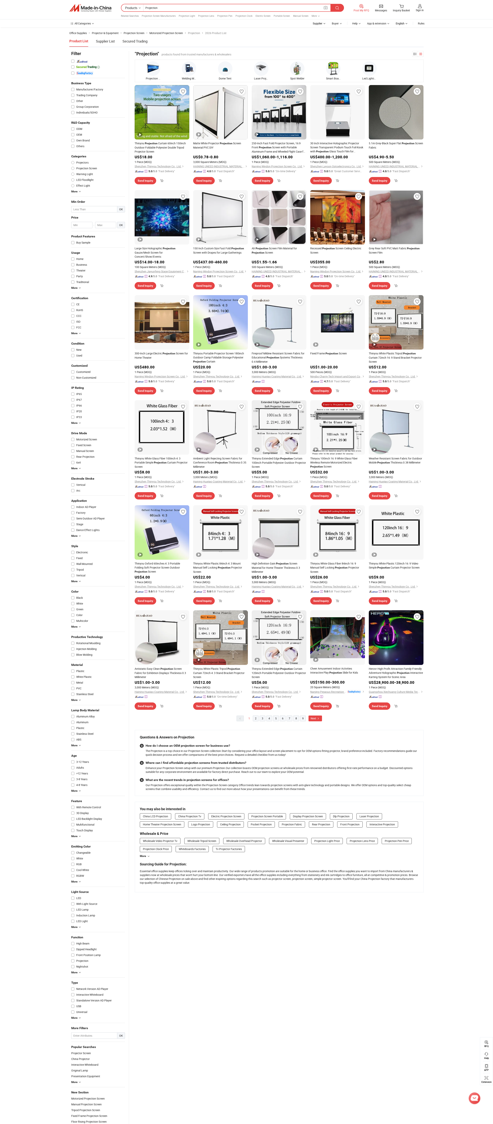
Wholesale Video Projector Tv (160, 841)
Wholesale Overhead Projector (244, 841)
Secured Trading (135, 41)
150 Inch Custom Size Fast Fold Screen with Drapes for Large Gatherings (218, 250)
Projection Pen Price (397, 841)
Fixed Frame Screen (328, 353)
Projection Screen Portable (267, 816)
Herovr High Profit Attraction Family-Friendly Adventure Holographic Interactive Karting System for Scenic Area (396, 673)
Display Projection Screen (308, 816)
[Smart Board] (333, 68)
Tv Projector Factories (229, 849)
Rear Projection (321, 824)
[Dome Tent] (225, 68)
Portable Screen (282, 15)
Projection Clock (244, 15)
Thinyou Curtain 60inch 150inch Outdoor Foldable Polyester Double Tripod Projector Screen (160, 147)
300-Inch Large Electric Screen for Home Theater (161, 355)
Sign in (420, 10)
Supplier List (105, 41)
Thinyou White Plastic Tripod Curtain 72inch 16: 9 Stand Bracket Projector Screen (395, 357)
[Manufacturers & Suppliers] (90, 8)
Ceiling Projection (230, 824)
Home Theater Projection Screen (162, 824)
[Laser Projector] (261, 68)
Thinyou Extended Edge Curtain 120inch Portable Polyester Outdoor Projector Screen (279, 673)
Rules (421, 23)
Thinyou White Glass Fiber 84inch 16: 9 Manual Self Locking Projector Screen (334, 568)
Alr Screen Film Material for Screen (274, 250)
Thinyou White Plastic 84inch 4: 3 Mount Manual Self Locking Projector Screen (217, 568)
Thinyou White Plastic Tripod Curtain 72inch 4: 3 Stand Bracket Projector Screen (219, 673)
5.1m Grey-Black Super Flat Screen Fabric (396, 145)
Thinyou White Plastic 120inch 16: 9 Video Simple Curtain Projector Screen (394, 565)
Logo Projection (200, 824)
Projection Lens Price (362, 841)
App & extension (376, 23)
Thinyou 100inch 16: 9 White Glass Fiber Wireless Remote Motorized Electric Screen (334, 462)
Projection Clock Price (156, 849)
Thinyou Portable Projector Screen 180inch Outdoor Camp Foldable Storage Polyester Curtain (218, 357)
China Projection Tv (189, 816)
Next (314, 718)
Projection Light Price (327, 841)
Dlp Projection (341, 816)
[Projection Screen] (153, 68)
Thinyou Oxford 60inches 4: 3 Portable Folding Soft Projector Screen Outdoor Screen (157, 567)
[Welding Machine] (189, 68)
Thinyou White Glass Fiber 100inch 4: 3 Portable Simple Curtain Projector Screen (161, 462)
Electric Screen (263, 15)
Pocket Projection (261, 824)
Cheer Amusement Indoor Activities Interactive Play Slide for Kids (334, 670)
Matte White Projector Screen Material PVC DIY (217, 145)
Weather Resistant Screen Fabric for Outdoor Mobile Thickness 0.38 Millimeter (395, 460)
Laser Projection (369, 816)
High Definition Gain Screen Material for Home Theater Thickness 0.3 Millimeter (276, 568)
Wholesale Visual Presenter (288, 841)
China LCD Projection (155, 816)
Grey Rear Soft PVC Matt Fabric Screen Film (394, 250)
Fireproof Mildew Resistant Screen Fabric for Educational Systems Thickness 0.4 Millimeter (278, 357)
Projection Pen (224, 15)
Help (355, 23)
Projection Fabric (292, 824)
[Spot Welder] (297, 68)
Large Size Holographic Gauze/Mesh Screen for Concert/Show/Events (155, 252)
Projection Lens (206, 15)
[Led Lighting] (369, 68)
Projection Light (187, 15)
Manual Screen (301, 15)
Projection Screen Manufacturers (159, 15)
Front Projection (350, 824)
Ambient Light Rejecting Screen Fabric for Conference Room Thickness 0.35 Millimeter (219, 462)
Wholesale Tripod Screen (201, 841)
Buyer (335, 23)
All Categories (83, 23)
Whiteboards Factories (192, 849)
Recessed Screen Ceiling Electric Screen (335, 250)
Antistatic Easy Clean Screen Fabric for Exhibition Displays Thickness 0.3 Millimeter (160, 673)
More (143, 856)
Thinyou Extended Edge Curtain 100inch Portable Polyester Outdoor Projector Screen (279, 462)
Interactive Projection (382, 824)
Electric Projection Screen (226, 816)
